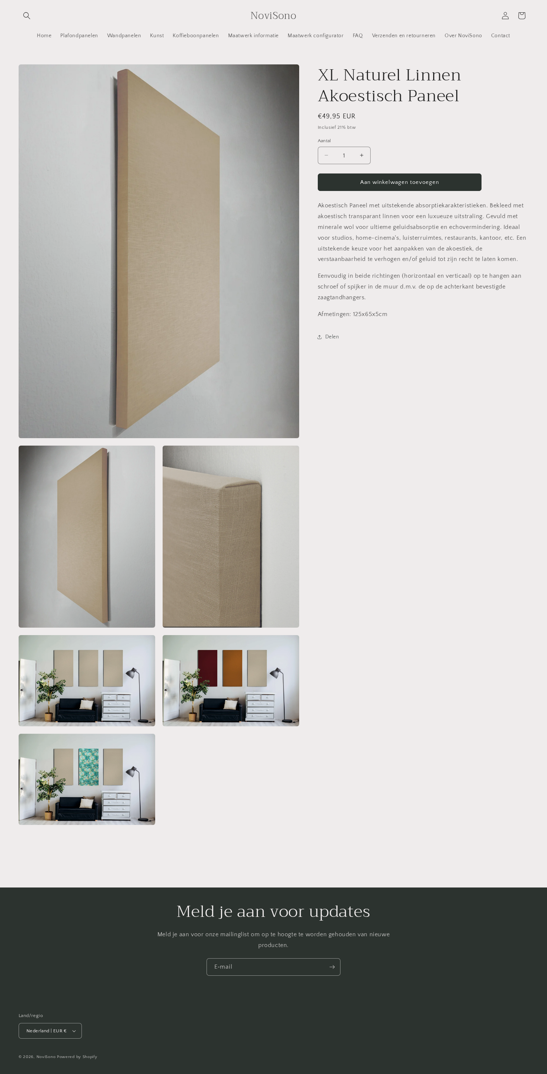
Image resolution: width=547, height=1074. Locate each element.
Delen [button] (332, 337)
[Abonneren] (332, 967)
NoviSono (46, 1057)
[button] (27, 15)
